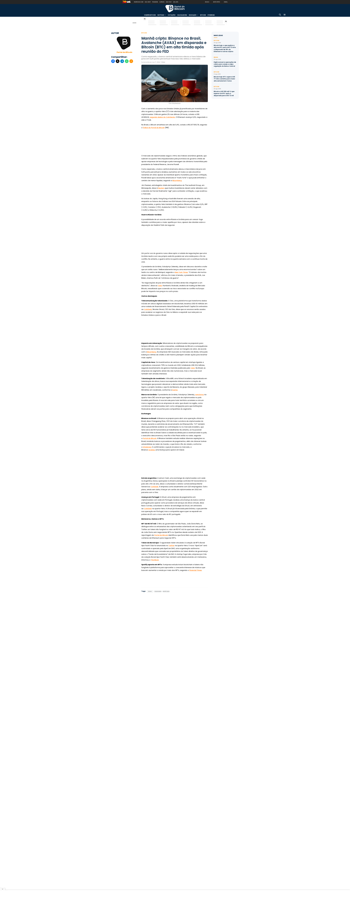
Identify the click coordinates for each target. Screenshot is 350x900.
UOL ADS (175, 2)
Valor (160, 285)
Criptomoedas (157, 591)
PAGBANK (155, 2)
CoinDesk (148, 309)
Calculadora (182, 15)
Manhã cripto (166, 591)
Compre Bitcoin (150, 15)
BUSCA (207, 2)
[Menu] (284, 14)
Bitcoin (203, 15)
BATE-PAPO (216, 2)
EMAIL (226, 2)
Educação (192, 15)
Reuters (161, 188)
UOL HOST (148, 2)
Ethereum (211, 15)
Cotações (171, 15)
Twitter (171, 545)
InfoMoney (147, 447)
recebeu (151, 450)
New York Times (181, 272)
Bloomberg (177, 180)
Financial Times (195, 570)
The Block (155, 560)
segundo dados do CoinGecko (162, 117)
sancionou (199, 394)
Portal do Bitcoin (175, 8)
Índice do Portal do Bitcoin (154, 127)
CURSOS (161, 2)
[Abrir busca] (280, 14)
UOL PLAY (169, 2)
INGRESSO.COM (138, 2)
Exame (175, 390)
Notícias (161, 15)
